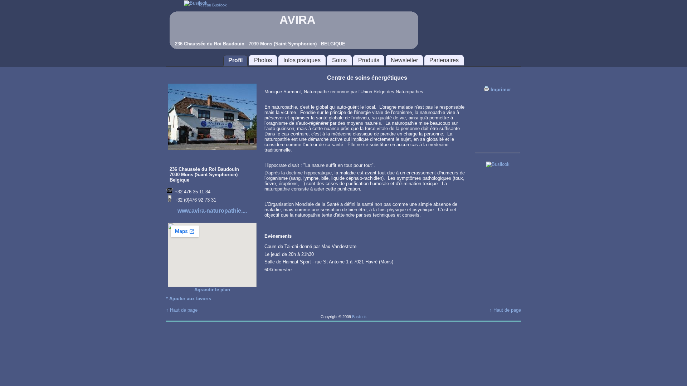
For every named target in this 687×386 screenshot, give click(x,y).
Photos (263, 60)
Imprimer (500, 89)
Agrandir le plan (212, 289)
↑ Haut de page (182, 310)
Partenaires (444, 60)
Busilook (359, 317)
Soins (339, 60)
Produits (368, 60)
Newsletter (404, 60)
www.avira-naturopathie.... (212, 211)
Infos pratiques (302, 60)
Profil (235, 60)
